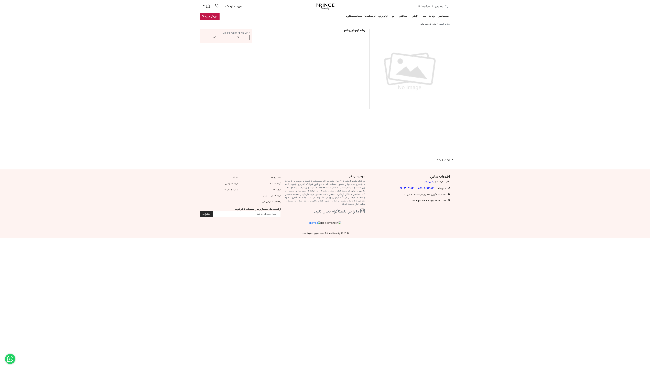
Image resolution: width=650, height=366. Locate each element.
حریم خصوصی (231, 184)
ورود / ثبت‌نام (233, 6)
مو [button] (393, 16)
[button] (214, 37)
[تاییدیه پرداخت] (446, 7)
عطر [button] (424, 16)
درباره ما (277, 190)
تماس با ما (276, 178)
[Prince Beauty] (325, 6)
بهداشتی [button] (402, 16)
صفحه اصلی (443, 16)
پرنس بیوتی (429, 182)
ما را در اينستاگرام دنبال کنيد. (337, 212)
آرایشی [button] (414, 16)
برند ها (432, 16)
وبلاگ (235, 178)
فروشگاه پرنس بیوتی (271, 196)
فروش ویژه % (209, 16)
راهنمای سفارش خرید (271, 202)
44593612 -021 (426, 188)
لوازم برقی (382, 16)
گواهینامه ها (370, 16)
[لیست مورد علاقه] (217, 6)
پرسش (361, 126)
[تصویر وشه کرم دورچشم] (410, 69)
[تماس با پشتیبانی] (10, 359)
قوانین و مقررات (231, 190)
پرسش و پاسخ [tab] (443, 159)
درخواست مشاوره (354, 16)
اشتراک (206, 214)
